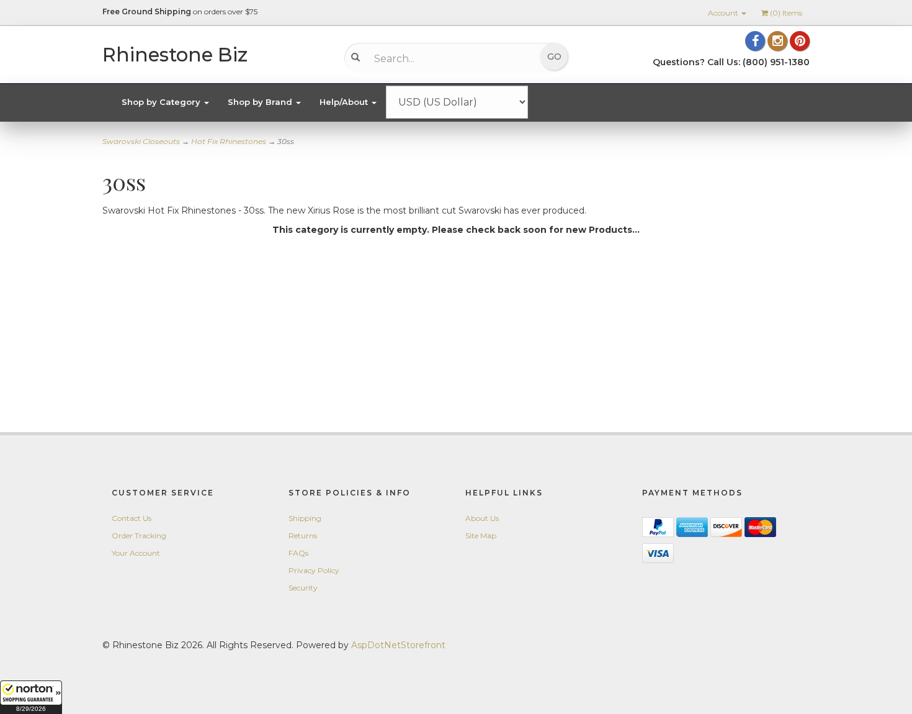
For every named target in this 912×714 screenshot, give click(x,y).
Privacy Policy (313, 570)
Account (724, 12)
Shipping (304, 518)
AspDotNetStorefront (398, 645)
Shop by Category (162, 102)
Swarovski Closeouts (141, 141)
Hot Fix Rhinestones (228, 141)
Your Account (136, 553)
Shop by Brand (261, 102)
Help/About (345, 102)
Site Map (480, 535)
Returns (302, 535)
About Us (482, 518)
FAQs (298, 553)
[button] (31, 697)
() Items (786, 12)
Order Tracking (139, 535)
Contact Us (131, 518)
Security (303, 587)
